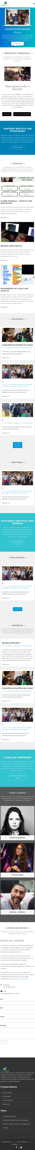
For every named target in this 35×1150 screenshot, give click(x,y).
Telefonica (6, 1104)
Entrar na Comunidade (21, 114)
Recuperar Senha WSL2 (11, 643)
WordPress (20, 1144)
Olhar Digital (6, 1096)
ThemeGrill (30, 1142)
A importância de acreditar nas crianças (17, 345)
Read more (7, 114)
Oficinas (24, 384)
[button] (15, 45)
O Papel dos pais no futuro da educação (15, 1120)
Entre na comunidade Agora (17, 777)
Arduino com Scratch (11, 246)
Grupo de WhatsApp (21, 979)
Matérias (13, 384)
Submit (4, 1042)
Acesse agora (17, 147)
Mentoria (19, 384)
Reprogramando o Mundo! (17, 88)
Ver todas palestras (17, 445)
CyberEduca (14, 1142)
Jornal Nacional (8, 1100)
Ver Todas (17, 609)
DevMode (9, 646)
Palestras (9, 347)
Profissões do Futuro (9, 1116)
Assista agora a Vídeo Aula (17, 543)
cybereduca (17, 347)
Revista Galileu (7, 1092)
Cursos (9, 384)
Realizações (5, 386)
